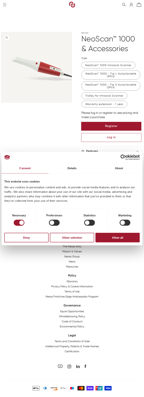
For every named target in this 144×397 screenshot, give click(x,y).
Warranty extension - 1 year (104, 104)
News (72, 261)
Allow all (117, 237)
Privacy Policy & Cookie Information (72, 286)
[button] (124, 5)
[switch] (54, 223)
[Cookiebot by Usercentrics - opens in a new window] (123, 157)
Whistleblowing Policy (72, 316)
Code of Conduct (72, 321)
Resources (72, 266)
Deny (26, 237)
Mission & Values (72, 251)
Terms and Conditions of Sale (72, 341)
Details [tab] (72, 168)
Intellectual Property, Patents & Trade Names (72, 346)
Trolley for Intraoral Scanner (104, 95)
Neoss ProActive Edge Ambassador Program (72, 296)
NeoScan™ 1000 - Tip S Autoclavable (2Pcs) (110, 86)
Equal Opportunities (72, 311)
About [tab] (119, 168)
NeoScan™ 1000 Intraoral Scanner (108, 65)
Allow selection (72, 237)
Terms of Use (72, 291)
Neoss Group (72, 256)
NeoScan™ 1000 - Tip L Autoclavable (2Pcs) (111, 75)
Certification (72, 351)
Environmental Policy (72, 326)
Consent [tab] (25, 168)
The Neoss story (72, 246)
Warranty (72, 281)
